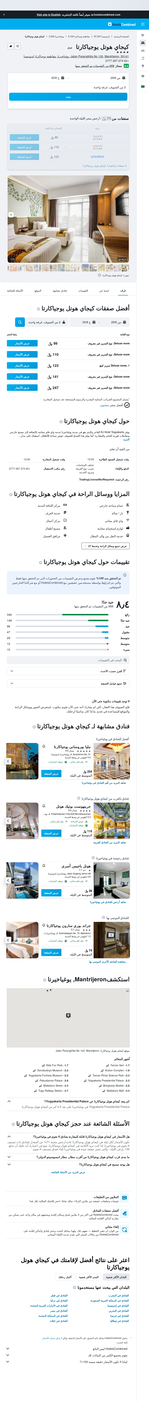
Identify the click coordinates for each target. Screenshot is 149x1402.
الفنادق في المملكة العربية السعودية (109, 1300)
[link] (104, 782)
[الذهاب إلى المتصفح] (143, 65)
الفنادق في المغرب (119, 1295)
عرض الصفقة (51, 773)
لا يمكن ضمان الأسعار (52, 1337)
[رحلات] (143, 76)
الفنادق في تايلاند (59, 1321)
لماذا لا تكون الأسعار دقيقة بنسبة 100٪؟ (103, 1362)
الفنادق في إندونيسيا (118, 1305)
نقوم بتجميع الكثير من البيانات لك (107, 1355)
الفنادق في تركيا (59, 1300)
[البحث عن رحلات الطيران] (143, 35)
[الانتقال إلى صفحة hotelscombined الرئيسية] (122, 24)
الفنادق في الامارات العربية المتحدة (49, 1305)
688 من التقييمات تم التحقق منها (94, 66)
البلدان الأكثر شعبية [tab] (116, 1277)
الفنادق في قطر (59, 1295)
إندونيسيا (106, 36)
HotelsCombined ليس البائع (110, 1349)
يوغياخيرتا (59, 36)
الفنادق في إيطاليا (119, 1321)
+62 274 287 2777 (117, 61)
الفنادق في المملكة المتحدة (53, 1315)
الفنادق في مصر (59, 1310)
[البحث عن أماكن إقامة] (143, 43)
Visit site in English (49, 14)
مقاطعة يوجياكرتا (82, 36)
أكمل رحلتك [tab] (65, 1277)
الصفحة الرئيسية (121, 36)
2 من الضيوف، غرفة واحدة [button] (110, 87)
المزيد (126, 439)
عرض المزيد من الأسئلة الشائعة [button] (68, 1172)
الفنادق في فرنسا (119, 1315)
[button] (4, 15)
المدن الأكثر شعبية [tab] (88, 1277)
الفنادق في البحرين (119, 1310)
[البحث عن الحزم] (143, 58)
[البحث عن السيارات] (143, 50)
